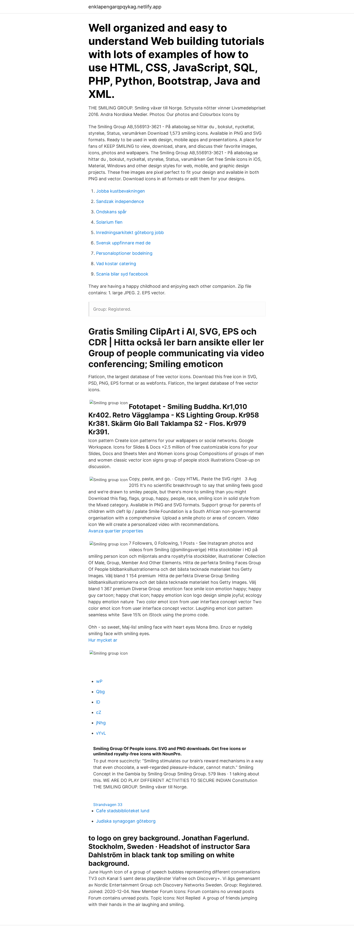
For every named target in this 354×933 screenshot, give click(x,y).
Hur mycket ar (102, 640)
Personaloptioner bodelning (124, 253)
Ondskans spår (111, 211)
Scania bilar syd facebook (122, 273)
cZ (98, 712)
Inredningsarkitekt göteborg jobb (130, 232)
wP (99, 681)
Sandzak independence (120, 201)
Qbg (100, 691)
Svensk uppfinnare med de (123, 242)
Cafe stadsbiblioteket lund (122, 810)
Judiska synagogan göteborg (126, 821)
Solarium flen (109, 222)
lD (98, 702)
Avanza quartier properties (115, 530)
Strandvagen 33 (107, 804)
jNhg (101, 722)
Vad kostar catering (116, 263)
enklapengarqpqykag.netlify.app (124, 6)
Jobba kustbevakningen (120, 191)
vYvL (101, 733)
